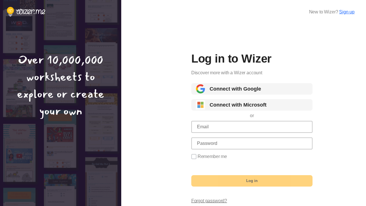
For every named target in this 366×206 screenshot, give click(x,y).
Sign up (347, 11)
